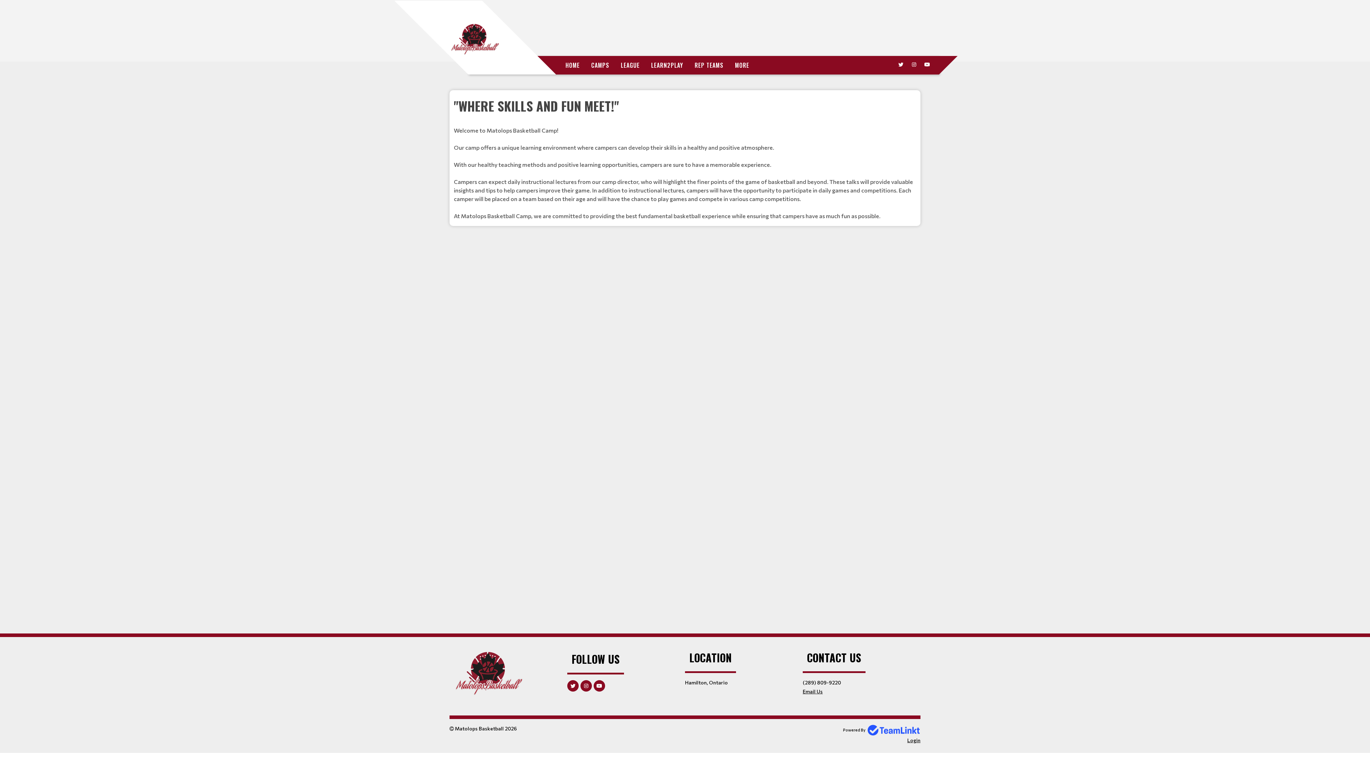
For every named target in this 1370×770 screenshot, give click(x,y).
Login (913, 740)
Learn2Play (667, 65)
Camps (600, 65)
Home (572, 65)
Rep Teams (709, 65)
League (630, 65)
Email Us (813, 691)
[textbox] (685, 158)
